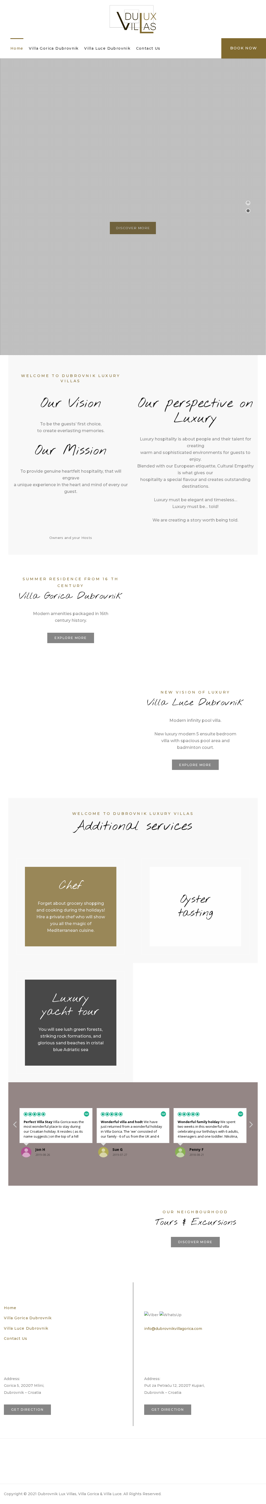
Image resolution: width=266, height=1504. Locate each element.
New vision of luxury (195, 692)
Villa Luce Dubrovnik (107, 48)
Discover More (133, 229)
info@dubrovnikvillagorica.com (173, 1328)
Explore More (71, 638)
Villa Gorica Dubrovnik (54, 48)
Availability (15, 1466)
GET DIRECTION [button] (27, 1409)
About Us (13, 1445)
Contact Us (148, 48)
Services (13, 1456)
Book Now (243, 48)
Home (16, 48)
